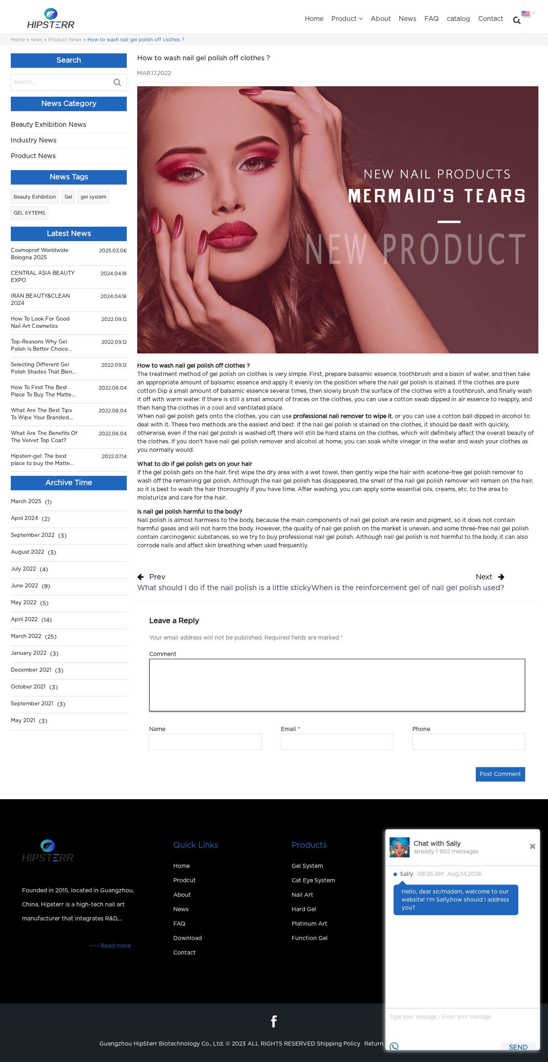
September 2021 (32, 704)
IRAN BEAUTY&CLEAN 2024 (40, 300)
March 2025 (26, 501)
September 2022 (33, 535)
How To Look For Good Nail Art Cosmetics (40, 323)
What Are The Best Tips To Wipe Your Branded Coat (41, 415)
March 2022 (26, 636)
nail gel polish (407, 383)
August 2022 (27, 552)
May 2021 (23, 720)
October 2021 (28, 687)
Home (314, 19)
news (36, 39)
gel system (93, 197)
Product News (65, 39)
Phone (421, 729)
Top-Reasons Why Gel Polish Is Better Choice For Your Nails (39, 346)
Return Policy (383, 1044)
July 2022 (23, 569)
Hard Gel (304, 909)
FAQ (431, 19)
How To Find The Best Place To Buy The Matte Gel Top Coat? (41, 392)
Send (518, 1047)
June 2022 (24, 586)
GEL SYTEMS (29, 213)
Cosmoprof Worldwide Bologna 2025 (40, 254)
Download (187, 938)
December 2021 (31, 670)
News (407, 19)
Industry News (34, 140)
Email (290, 729)
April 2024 (24, 518)
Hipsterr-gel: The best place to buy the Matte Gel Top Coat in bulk (40, 460)
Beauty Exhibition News (48, 125)
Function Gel (310, 938)
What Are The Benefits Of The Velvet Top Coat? (44, 437)
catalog (458, 19)
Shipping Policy (338, 1044)
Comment (163, 654)
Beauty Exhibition (35, 197)
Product (344, 19)
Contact (490, 19)
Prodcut (184, 880)
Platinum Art (309, 924)
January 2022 (29, 653)
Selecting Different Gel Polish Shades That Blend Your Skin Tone (43, 369)
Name (157, 729)
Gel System (307, 866)
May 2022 (24, 602)
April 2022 (24, 619)
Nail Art (302, 895)
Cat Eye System (313, 880)
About (381, 19)
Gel (68, 197)
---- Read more (110, 946)
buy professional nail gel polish (310, 537)
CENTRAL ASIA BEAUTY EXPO (43, 277)
